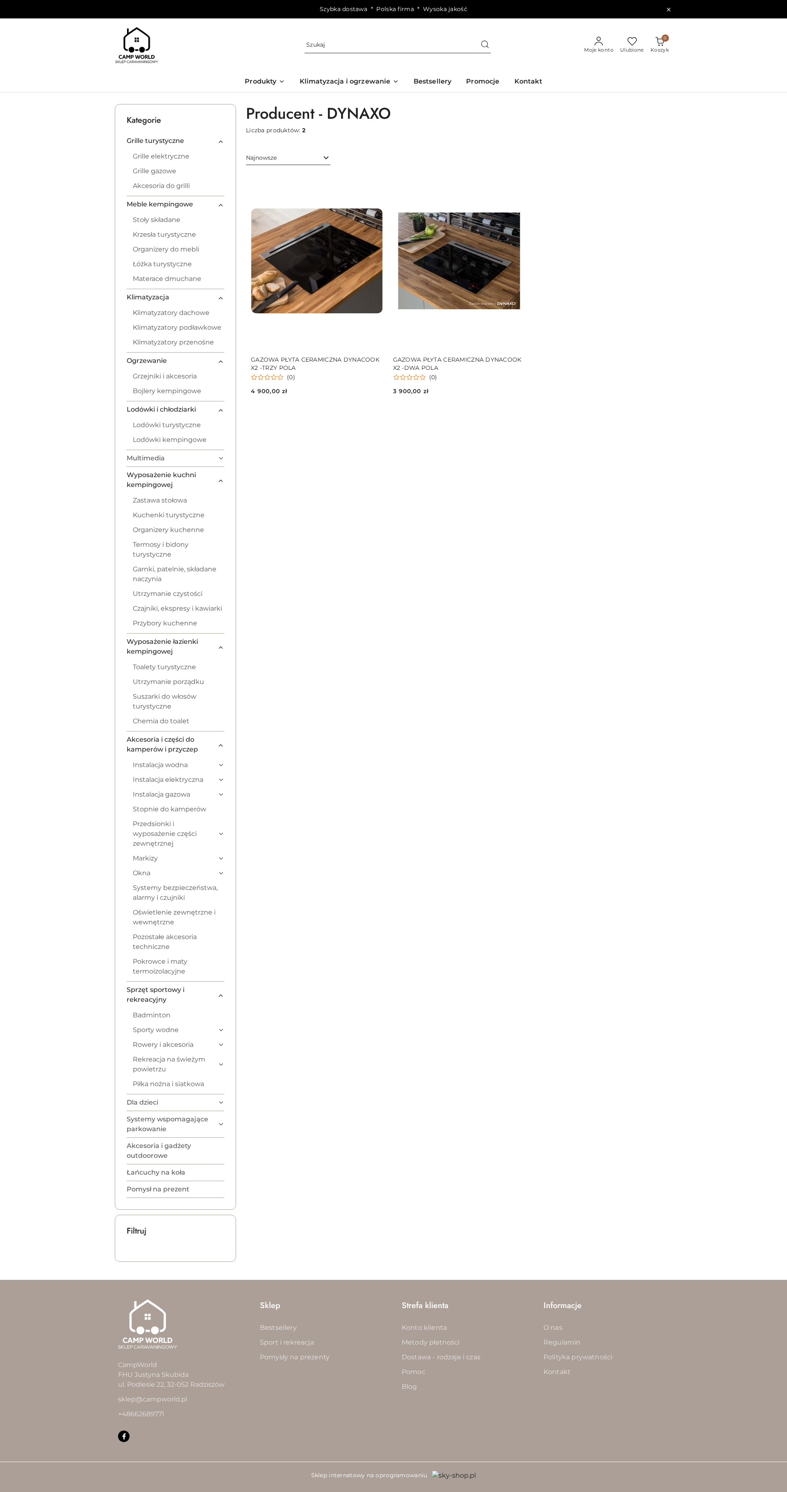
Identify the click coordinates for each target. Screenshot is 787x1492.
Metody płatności (431, 1342)
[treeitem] (175, 141)
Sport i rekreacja (287, 1342)
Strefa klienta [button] (425, 1305)
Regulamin (562, 1342)
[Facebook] (124, 1436)
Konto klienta (424, 1327)
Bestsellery (278, 1327)
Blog (409, 1386)
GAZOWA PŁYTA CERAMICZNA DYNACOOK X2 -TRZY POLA (315, 363)
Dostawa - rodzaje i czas (441, 1357)
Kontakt (557, 1372)
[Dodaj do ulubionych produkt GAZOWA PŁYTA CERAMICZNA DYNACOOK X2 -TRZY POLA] (374, 183)
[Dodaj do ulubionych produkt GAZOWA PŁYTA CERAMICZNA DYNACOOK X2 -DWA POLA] (516, 183)
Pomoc (413, 1372)
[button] (264, 82)
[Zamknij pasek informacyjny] (668, 9)
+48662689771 (141, 1414)
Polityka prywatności (578, 1357)
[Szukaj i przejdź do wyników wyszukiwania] (485, 45)
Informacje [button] (563, 1305)
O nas (553, 1327)
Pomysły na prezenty (295, 1357)
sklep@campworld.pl (152, 1399)
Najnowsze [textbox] (261, 157)
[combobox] (288, 158)
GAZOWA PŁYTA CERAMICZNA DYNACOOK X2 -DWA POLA (457, 363)
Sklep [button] (270, 1305)
